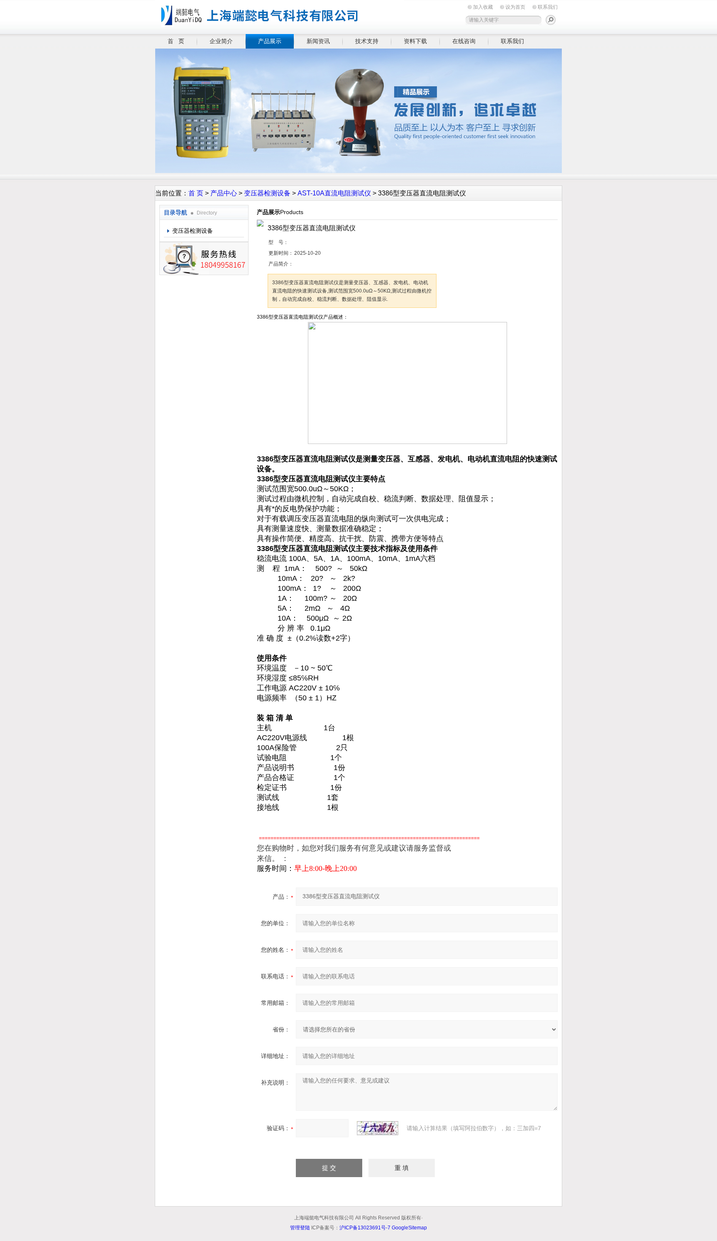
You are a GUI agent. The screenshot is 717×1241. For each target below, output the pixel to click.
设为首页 (515, 7)
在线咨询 (464, 41)
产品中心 (223, 193)
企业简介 (221, 41)
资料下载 (415, 41)
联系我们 (548, 7)
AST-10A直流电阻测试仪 (334, 193)
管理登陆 (300, 1228)
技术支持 (366, 41)
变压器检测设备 (267, 193)
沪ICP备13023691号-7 (364, 1228)
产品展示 (269, 41)
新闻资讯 (318, 41)
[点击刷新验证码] (377, 1128)
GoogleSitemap (409, 1228)
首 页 (176, 41)
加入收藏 (483, 7)
